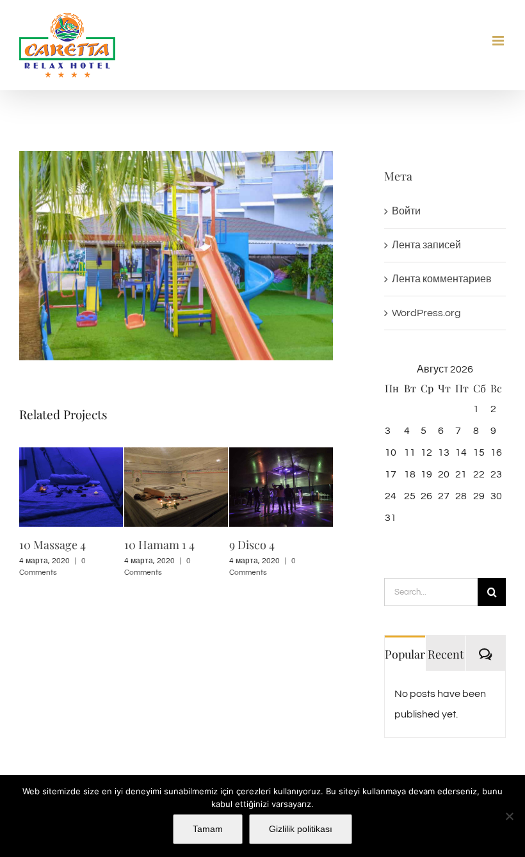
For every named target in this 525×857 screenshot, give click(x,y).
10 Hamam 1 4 (159, 544)
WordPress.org (426, 313)
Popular (405, 654)
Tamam (208, 829)
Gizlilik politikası (300, 829)
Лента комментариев (442, 279)
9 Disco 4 (252, 544)
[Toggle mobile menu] (499, 40)
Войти (406, 211)
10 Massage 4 (52, 544)
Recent (446, 654)
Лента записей (426, 245)
